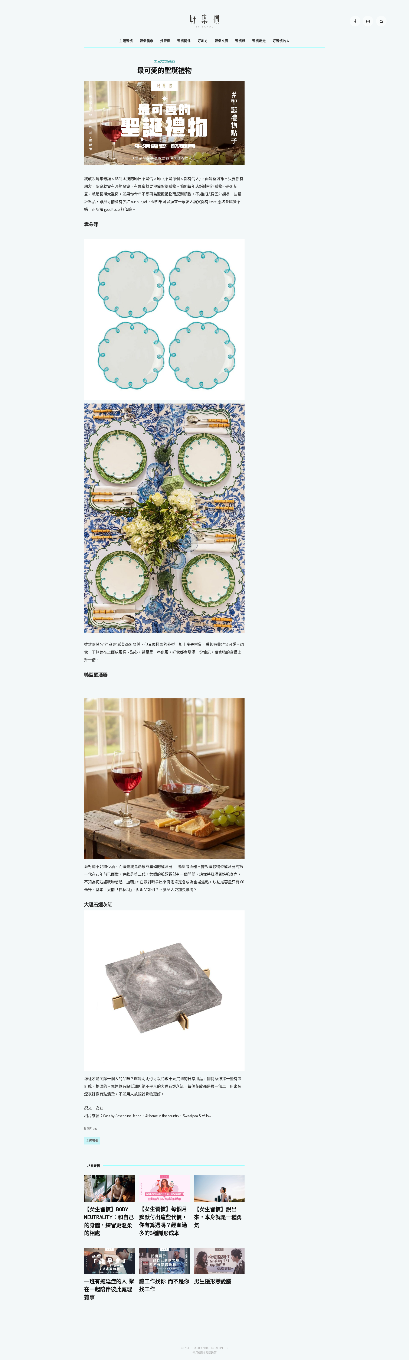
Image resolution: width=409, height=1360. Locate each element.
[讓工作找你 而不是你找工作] (164, 1260)
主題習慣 (126, 41)
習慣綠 (240, 41)
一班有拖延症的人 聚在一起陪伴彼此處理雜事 (109, 1289)
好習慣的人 (281, 41)
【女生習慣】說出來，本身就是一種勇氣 (218, 1216)
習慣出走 (259, 41)
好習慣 (165, 41)
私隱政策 (211, 1352)
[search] (381, 21)
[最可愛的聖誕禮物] (164, 122)
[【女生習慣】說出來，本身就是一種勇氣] (219, 1188)
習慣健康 (146, 41)
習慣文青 (221, 41)
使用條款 (198, 1352)
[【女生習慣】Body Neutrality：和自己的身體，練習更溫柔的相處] (109, 1188)
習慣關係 (184, 41)
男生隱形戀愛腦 (212, 1281)
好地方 (203, 41)
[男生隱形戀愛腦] (219, 1260)
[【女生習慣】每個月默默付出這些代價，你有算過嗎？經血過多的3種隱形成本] (164, 1188)
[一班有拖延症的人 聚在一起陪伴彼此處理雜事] (109, 1260)
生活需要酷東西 (164, 61)
